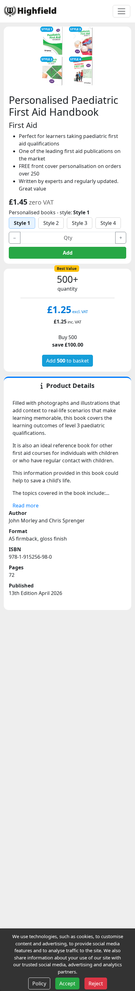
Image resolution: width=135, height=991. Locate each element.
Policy (39, 983)
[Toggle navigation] (121, 11)
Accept (67, 983)
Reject (96, 983)
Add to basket (67, 360)
